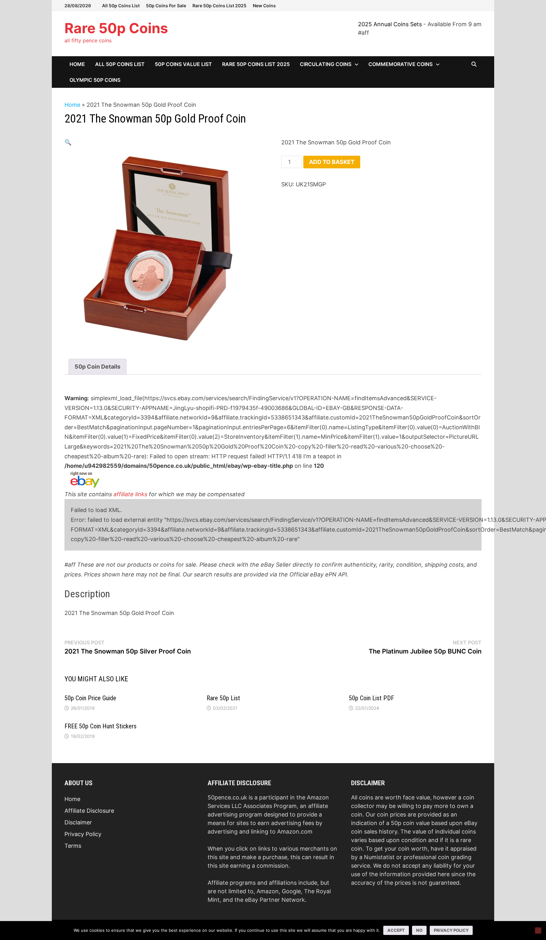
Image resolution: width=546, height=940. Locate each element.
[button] (67, 142)
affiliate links (130, 494)
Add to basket (332, 162)
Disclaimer (78, 822)
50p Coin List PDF (371, 698)
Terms (72, 845)
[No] (538, 930)
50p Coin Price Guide (90, 698)
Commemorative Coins (400, 64)
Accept (396, 930)
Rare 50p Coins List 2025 (219, 5)
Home (77, 64)
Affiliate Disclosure (89, 810)
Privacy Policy (82, 834)
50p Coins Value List (183, 64)
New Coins (264, 5)
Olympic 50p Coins (95, 80)
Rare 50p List (223, 698)
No (419, 930)
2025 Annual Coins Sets (390, 24)
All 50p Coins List (121, 5)
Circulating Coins (325, 64)
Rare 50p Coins (116, 28)
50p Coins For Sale (166, 5)
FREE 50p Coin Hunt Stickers (100, 726)
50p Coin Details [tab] (97, 366)
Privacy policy (451, 930)
